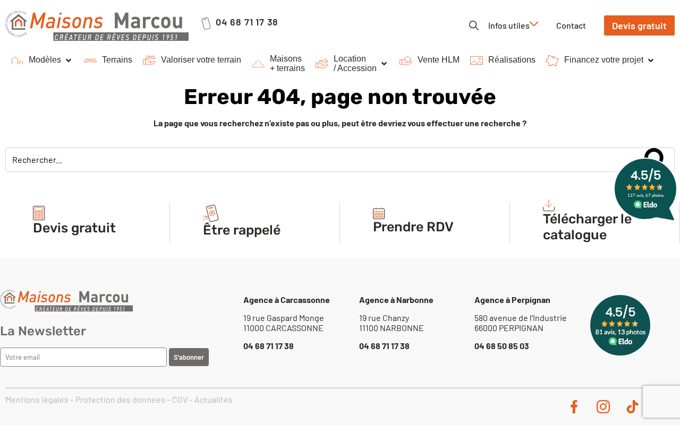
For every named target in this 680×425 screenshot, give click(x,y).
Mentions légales (37, 399)
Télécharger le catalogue (587, 226)
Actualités (213, 399)
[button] (42, 60)
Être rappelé (241, 230)
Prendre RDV (413, 227)
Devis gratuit (74, 228)
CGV (180, 399)
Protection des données (120, 399)
